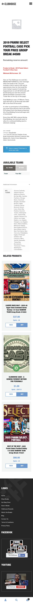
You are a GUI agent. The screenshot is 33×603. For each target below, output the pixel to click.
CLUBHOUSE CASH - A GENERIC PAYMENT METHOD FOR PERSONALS (17, 379)
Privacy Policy (5, 526)
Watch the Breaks (6, 512)
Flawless (19, 134)
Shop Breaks (12, 132)
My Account (5, 600)
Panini (13, 138)
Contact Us (4, 519)
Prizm (17, 138)
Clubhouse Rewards (7, 509)
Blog (2, 516)
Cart (25, 598)
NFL (9, 138)
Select (5, 140)
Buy (22, 325)
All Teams (9, 168)
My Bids (21, 168)
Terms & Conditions (7, 522)
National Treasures (20, 136)
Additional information (10, 184)
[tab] (16, 184)
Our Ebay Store (5, 502)
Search (16, 600)
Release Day (23, 138)
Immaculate (10, 136)
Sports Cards (11, 140)
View (11, 325)
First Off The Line (12, 134)
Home (3, 495)
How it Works (5, 505)
